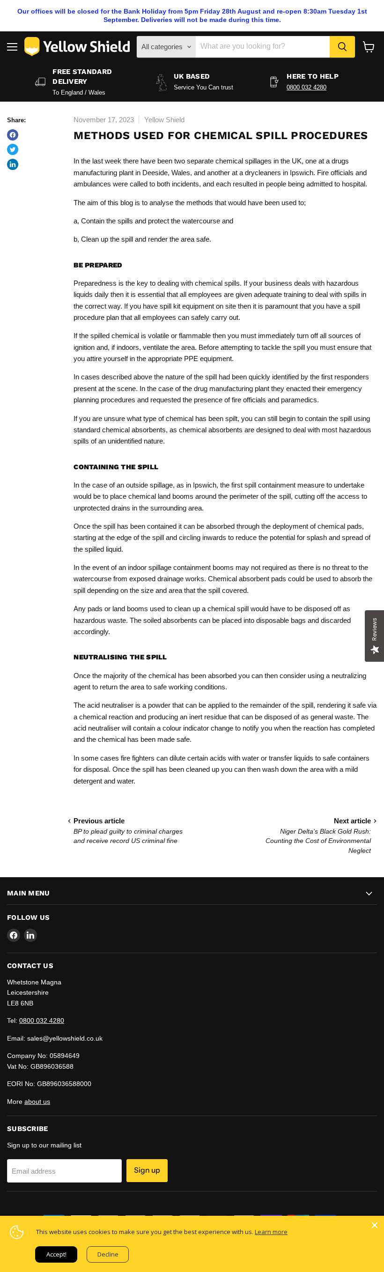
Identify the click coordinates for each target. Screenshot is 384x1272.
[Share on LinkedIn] (12, 164)
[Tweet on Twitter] (12, 149)
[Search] (342, 47)
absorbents (225, 430)
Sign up (147, 1170)
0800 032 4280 (306, 87)
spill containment (269, 485)
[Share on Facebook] (12, 135)
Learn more (271, 1232)
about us (37, 1101)
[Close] (374, 1225)
